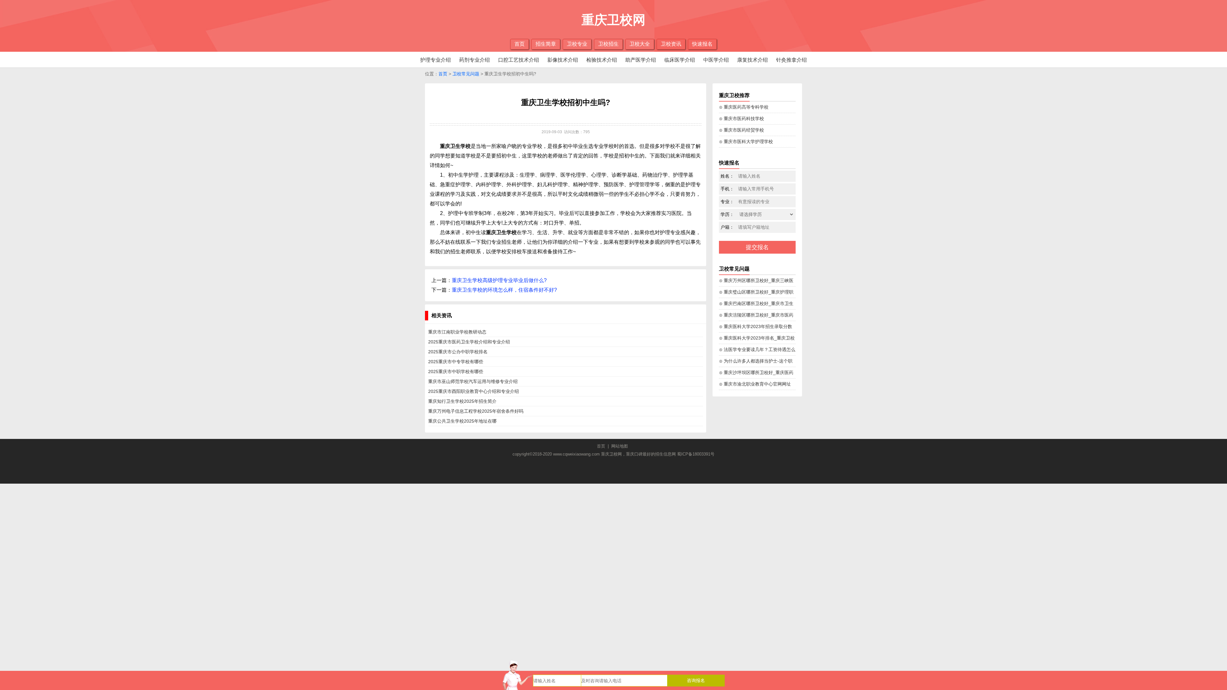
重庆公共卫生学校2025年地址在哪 (462, 421)
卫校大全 (639, 44)
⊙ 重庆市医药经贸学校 (741, 130)
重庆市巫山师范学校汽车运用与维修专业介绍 (473, 381)
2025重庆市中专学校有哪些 (455, 361)
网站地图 (619, 446)
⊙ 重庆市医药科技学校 (741, 118)
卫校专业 (577, 44)
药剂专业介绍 (474, 60)
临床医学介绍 (679, 60)
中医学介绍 (716, 60)
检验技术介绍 (601, 60)
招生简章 (546, 44)
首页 (519, 44)
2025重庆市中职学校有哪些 (455, 371)
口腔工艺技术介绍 (518, 60)
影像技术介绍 (562, 60)
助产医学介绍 (640, 60)
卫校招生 (608, 44)
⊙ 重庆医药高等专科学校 (743, 107)
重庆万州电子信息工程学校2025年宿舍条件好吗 (475, 411)
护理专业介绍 (435, 60)
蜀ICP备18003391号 (695, 454)
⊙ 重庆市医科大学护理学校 (746, 141)
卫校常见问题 (465, 73)
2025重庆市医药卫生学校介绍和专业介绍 (469, 341)
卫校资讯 (671, 44)
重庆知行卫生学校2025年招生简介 (462, 401)
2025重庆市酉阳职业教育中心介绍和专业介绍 (473, 391)
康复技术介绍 (752, 60)
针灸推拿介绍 (791, 60)
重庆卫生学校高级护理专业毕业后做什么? (499, 280)
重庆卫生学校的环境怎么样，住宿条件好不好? (504, 290)
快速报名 (702, 44)
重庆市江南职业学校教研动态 (457, 331)
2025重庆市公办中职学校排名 (458, 351)
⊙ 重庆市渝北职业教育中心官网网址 (755, 384)
